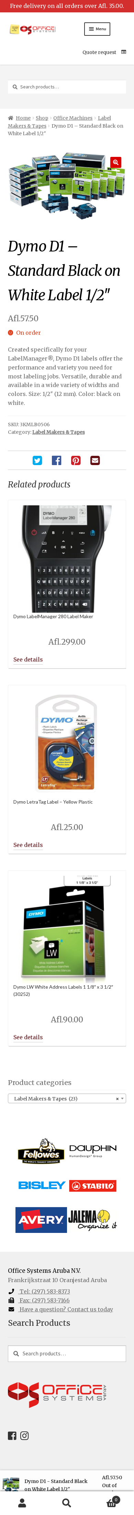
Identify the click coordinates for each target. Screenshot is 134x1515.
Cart (103, 1497)
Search (67, 1503)
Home (23, 118)
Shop (42, 118)
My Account (22, 1503)
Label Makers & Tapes (58, 432)
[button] (115, 162)
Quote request (99, 52)
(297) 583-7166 (45, 1300)
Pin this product (76, 460)
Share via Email (95, 460)
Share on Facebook (57, 460)
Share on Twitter (38, 460)
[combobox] (67, 1098)
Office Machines (72, 118)
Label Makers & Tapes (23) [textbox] (65, 1099)
